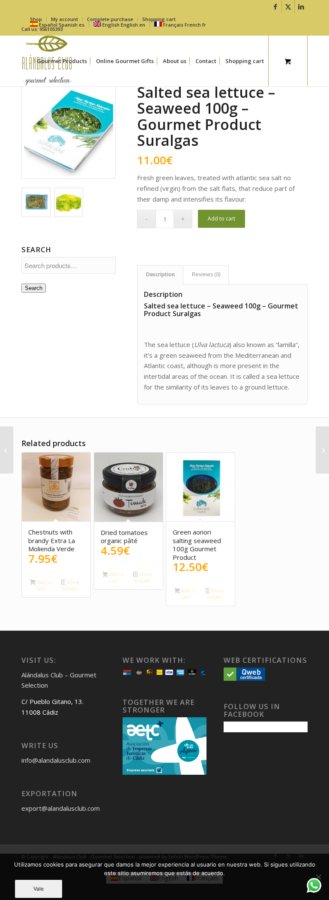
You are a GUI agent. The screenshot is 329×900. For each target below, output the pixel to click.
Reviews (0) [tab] (206, 274)
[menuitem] (62, 61)
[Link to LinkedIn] (301, 6)
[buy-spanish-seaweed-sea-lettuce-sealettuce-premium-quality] (68, 132)
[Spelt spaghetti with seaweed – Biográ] (322, 450)
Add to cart (221, 218)
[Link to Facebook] (275, 6)
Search (33, 288)
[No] (318, 877)
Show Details (70, 585)
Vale (38, 888)
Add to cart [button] (44, 585)
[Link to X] (288, 6)
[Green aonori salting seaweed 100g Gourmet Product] (6, 450)
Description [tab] (160, 274)
